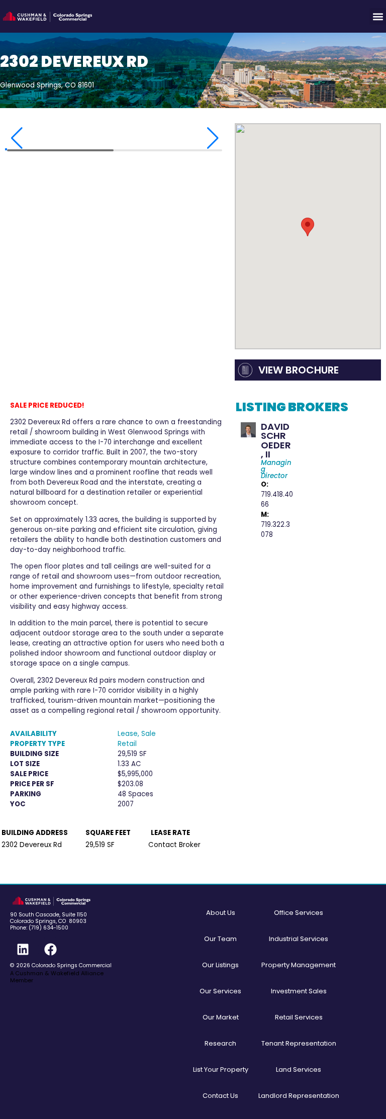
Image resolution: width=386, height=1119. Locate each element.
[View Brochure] (245, 370)
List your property (220, 1069)
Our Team (220, 939)
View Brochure (298, 370)
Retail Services (299, 1017)
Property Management (298, 965)
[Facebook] (50, 949)
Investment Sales (299, 991)
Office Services (298, 912)
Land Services (298, 1069)
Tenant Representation (298, 1043)
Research (220, 1043)
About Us (220, 912)
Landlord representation (298, 1095)
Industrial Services (298, 939)
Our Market (221, 1017)
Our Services (220, 991)
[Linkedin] (22, 949)
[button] (377, 16)
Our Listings (220, 965)
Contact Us (220, 1095)
